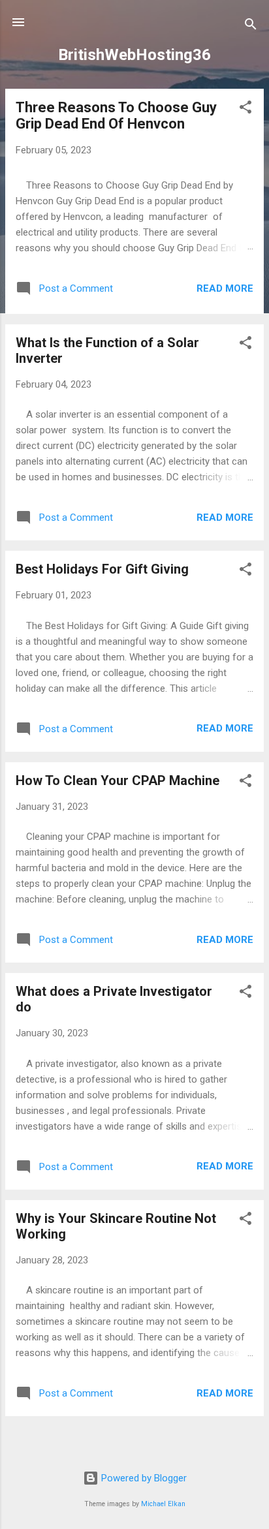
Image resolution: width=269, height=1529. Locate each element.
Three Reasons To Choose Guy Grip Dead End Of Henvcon (116, 115)
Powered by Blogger (143, 1478)
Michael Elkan (163, 1504)
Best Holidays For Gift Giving (102, 569)
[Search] (251, 26)
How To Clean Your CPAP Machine (117, 780)
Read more (225, 288)
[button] (245, 109)
